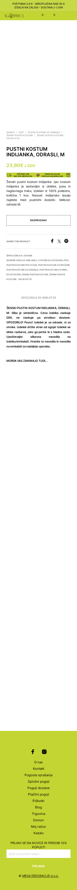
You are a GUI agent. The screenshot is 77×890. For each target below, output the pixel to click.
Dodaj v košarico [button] (20, 419)
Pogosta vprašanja (38, 775)
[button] (39, 15)
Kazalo (39, 833)
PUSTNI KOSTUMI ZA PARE (53, 269)
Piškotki (38, 801)
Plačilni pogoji (38, 794)
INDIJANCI (31, 260)
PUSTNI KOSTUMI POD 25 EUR (21, 265)
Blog (38, 807)
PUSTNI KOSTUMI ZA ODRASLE (44, 132)
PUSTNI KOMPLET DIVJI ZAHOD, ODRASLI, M (50, 685)
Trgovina (38, 814)
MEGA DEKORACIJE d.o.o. (40, 876)
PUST (21, 132)
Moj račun (38, 827)
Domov (10, 132)
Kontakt (38, 769)
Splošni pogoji (38, 781)
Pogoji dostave (38, 788)
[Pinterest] (67, 242)
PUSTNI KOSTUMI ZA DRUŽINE (54, 265)
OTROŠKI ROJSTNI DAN (50, 260)
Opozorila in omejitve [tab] (38, 297)
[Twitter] (61, 242)
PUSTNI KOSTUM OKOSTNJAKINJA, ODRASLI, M (18, 407)
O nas (38, 762)
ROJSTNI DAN (13, 274)
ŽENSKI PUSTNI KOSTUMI (19, 135)
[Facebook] (54, 242)
